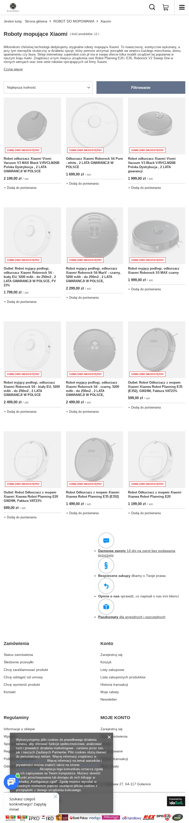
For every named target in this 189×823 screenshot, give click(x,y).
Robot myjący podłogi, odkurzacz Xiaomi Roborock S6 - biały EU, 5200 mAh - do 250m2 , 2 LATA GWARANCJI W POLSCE (32, 389)
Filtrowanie (140, 87)
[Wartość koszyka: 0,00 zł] (165, 7)
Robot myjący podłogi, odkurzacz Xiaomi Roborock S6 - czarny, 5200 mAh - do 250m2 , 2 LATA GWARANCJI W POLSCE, (92, 389)
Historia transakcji (114, 684)
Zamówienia (16, 643)
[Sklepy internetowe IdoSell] (176, 801)
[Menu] (181, 7)
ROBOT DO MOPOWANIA (73, 21)
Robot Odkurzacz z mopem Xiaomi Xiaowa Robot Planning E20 (154, 494)
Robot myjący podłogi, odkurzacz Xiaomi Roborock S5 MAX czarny (153, 270)
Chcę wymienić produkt (22, 684)
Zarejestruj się (111, 655)
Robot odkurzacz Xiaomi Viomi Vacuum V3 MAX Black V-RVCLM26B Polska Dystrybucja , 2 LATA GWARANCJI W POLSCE (31, 165)
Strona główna (36, 21)
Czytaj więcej (13, 69)
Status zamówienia (18, 655)
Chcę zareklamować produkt (26, 670)
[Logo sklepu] (13, 7)
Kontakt (10, 692)
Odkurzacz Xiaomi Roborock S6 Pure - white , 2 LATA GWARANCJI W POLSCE (94, 163)
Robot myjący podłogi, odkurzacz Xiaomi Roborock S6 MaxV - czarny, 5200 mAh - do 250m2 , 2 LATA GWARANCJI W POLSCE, (93, 275)
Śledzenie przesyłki (18, 662)
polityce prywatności (30, 761)
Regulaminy (16, 717)
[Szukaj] (152, 7)
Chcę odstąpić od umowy (23, 677)
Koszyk (105, 662)
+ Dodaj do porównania (20, 188)
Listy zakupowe (112, 670)
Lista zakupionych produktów (122, 677)
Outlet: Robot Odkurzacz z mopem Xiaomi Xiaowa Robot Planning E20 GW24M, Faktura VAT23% (31, 496)
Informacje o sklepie (19, 729)
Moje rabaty (109, 692)
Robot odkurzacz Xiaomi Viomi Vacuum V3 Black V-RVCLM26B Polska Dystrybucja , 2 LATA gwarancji (152, 165)
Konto (106, 643)
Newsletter (108, 699)
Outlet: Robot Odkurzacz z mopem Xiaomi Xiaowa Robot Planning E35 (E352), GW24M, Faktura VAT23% (155, 387)
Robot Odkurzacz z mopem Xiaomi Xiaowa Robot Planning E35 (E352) (92, 494)
